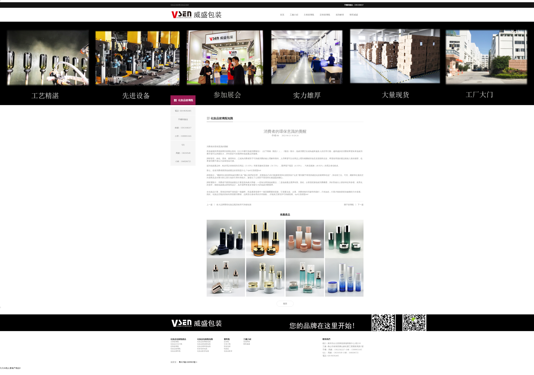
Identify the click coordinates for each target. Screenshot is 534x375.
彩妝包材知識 (202, 349)
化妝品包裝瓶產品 (178, 339)
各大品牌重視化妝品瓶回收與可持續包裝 (229, 205)
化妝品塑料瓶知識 (204, 346)
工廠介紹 (294, 15)
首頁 (282, 15)
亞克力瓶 (227, 344)
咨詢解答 (340, 15)
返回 (285, 304)
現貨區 (226, 349)
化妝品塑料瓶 (175, 351)
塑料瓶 (227, 339)
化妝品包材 (185, 5)
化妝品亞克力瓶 (176, 344)
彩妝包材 (227, 346)
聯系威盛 (354, 15)
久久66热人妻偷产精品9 (10, 368)
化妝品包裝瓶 (175, 5)
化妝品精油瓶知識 (204, 344)
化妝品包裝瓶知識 (205, 339)
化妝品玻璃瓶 (175, 349)
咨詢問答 (246, 342)
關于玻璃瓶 (354, 205)
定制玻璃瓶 (325, 15)
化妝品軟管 (228, 351)
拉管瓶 (226, 342)
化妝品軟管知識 (203, 351)
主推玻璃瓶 (309, 15)
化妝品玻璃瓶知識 (204, 342)
